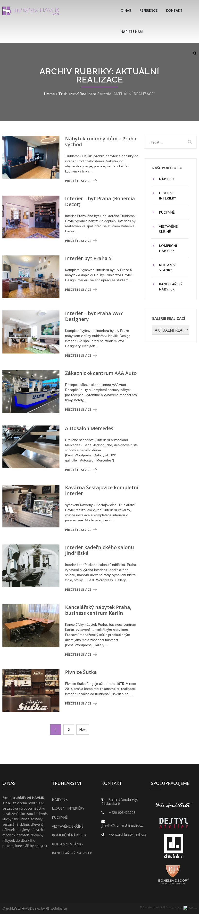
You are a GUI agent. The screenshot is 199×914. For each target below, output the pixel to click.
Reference (149, 10)
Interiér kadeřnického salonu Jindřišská (99, 550)
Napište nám (132, 31)
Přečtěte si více (78, 181)
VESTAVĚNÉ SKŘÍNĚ (168, 229)
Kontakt (174, 10)
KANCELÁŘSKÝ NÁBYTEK (170, 286)
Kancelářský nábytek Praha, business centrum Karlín (98, 610)
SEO (142, 907)
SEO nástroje (171, 907)
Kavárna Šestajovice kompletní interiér (101, 490)
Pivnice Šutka (81, 672)
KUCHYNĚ (167, 212)
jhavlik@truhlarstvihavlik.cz (122, 825)
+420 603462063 (122, 812)
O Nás (126, 10)
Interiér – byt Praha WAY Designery (94, 316)
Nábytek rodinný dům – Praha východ (100, 141)
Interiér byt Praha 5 (88, 258)
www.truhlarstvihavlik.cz (127, 834)
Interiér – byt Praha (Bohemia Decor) (100, 201)
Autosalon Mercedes (89, 428)
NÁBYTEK (166, 179)
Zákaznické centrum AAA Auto (101, 373)
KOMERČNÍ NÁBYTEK (168, 248)
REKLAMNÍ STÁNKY (167, 267)
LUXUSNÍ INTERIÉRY (167, 195)
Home (49, 94)
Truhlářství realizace (77, 94)
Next (83, 729)
